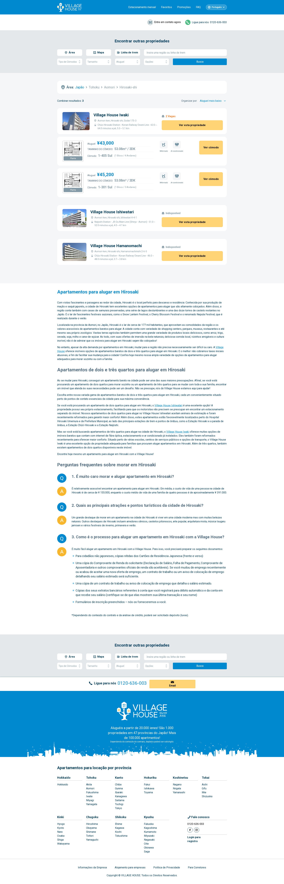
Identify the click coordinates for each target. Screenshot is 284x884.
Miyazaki (149, 835)
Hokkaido (64, 777)
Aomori (90, 788)
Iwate (89, 796)
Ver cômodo (211, 147)
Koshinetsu (180, 777)
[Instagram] (196, 830)
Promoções (184, 7)
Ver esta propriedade (192, 125)
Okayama (91, 827)
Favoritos (166, 7)
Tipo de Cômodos (68, 61)
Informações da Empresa (92, 867)
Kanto (119, 777)
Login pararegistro (194, 839)
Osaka (60, 835)
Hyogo (61, 824)
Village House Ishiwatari (112, 212)
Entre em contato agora (167, 22)
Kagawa (119, 827)
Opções (149, 61)
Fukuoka (149, 824)
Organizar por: (189, 100)
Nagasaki (149, 839)
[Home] (142, 710)
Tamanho (92, 61)
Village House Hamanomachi (116, 246)
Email (172, 685)
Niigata (177, 788)
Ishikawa (149, 788)
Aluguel (120, 61)
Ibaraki (119, 792)
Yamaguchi (92, 839)
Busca (199, 61)
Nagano (177, 784)
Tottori (90, 835)
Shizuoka (207, 796)
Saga (147, 851)
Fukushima (92, 792)
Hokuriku (150, 777)
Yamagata (91, 804)
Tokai (205, 777)
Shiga (60, 839)
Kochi (118, 831)
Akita (89, 784)
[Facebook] (190, 830)
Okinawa (149, 847)
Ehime (118, 824)
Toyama (148, 792)
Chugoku (92, 817)
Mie (204, 792)
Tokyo (118, 808)
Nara (59, 831)
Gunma (119, 788)
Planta (73, 158)
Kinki (60, 817)
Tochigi (119, 804)
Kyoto (60, 827)
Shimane (91, 831)
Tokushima (121, 835)
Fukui (147, 784)
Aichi (204, 784)
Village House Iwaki (111, 115)
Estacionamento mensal (142, 7)
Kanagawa (121, 796)
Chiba (118, 784)
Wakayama (63, 843)
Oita (146, 843)
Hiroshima (92, 824)
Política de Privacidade (166, 867)
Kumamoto (150, 831)
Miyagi (90, 800)
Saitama (119, 800)
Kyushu (149, 817)
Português (217, 7)
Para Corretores (197, 867)
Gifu (204, 788)
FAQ (198, 7)
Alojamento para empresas (130, 867)
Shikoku (120, 817)
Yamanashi (179, 792)
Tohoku (91, 777)
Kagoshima (150, 827)
